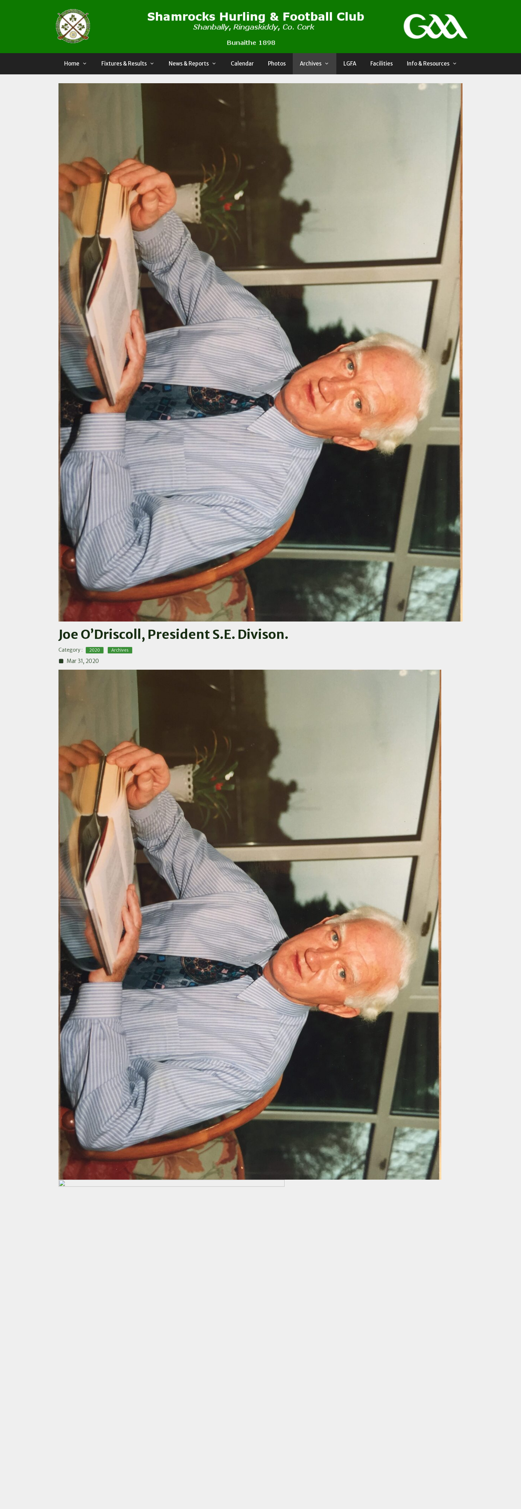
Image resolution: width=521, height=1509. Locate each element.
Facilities (381, 63)
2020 (94, 650)
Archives (310, 63)
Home (71, 63)
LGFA (349, 63)
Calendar (242, 63)
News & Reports (189, 63)
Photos (277, 63)
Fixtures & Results (124, 63)
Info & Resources (428, 63)
